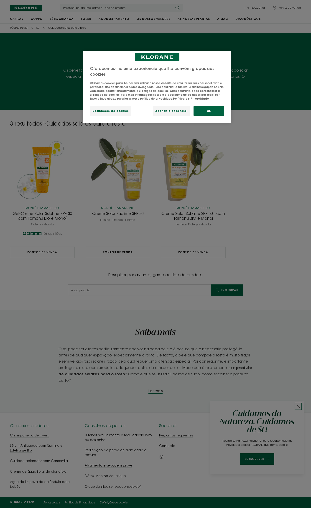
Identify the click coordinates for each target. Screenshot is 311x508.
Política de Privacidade (191, 98)
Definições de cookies (110, 111)
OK (209, 111)
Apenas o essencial (171, 111)
